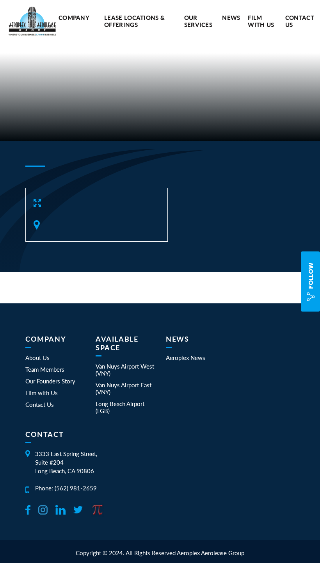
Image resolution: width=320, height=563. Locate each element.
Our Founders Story (50, 381)
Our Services (198, 21)
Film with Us (261, 21)
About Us (37, 357)
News (231, 17)
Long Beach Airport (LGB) (120, 407)
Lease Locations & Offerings (134, 21)
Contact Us (39, 404)
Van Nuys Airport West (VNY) (125, 370)
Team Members (44, 369)
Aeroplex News (185, 357)
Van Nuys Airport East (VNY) (123, 388)
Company (74, 17)
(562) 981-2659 (76, 488)
